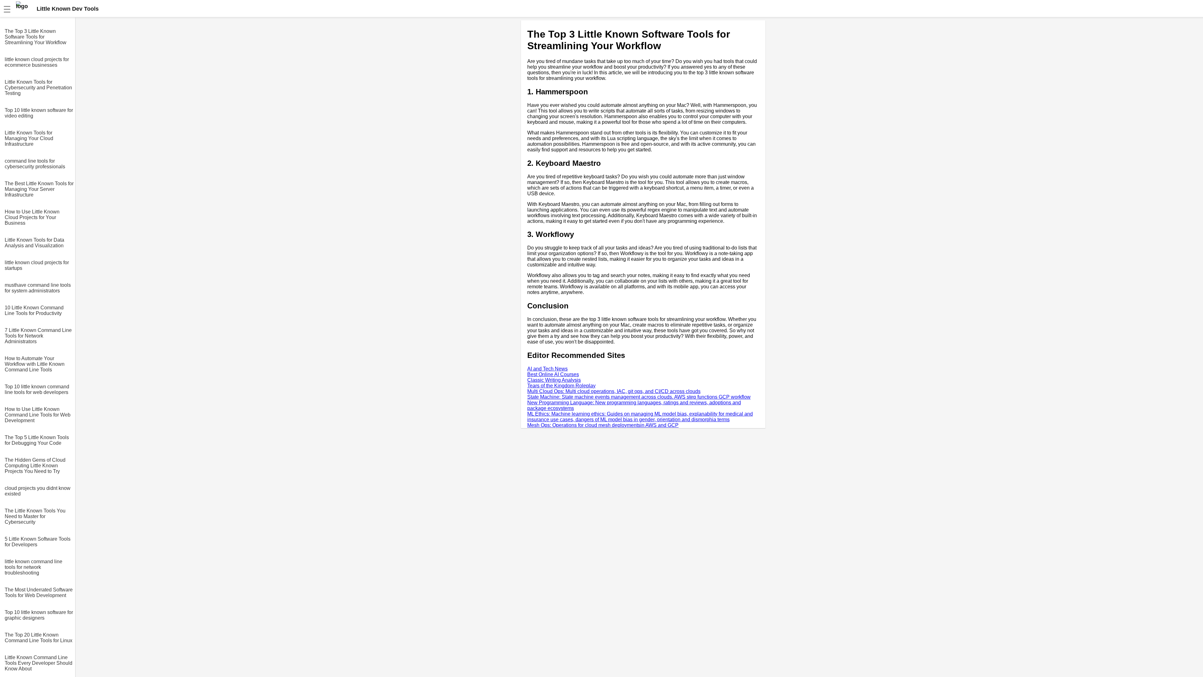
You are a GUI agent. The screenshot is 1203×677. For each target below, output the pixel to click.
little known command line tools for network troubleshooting (33, 567)
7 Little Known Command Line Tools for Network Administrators (38, 336)
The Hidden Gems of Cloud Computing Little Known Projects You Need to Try (35, 465)
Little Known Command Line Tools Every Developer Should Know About (38, 663)
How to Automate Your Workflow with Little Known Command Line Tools (35, 364)
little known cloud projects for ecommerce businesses (37, 62)
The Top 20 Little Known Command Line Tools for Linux (38, 637)
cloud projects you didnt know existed (37, 490)
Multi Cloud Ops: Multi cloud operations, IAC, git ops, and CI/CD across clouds (613, 391)
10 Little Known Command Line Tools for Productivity (34, 310)
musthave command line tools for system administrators (38, 287)
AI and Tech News (547, 368)
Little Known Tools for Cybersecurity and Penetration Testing (38, 87)
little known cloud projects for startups (37, 265)
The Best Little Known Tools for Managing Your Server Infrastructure (39, 189)
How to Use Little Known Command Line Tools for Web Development (37, 415)
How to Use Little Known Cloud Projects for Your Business (32, 217)
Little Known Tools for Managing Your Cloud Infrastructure (29, 138)
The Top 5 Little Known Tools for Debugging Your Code (37, 440)
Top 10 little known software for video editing (39, 113)
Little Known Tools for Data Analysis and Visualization (34, 242)
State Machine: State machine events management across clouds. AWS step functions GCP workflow (639, 397)
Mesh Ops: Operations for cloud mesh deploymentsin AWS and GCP (603, 425)
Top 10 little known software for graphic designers (39, 615)
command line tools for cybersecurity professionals (35, 163)
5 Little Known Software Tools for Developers (37, 541)
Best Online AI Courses (553, 374)
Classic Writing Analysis (554, 380)
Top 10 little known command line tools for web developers (37, 389)
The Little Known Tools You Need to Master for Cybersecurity (35, 516)
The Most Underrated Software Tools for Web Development (39, 592)
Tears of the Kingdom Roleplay (561, 385)
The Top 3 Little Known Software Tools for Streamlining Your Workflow (35, 37)
